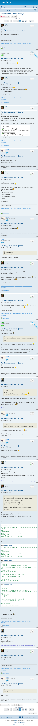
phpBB (15, 720)
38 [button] (23, 21)
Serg (6, 378)
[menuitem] (3, 7)
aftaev (2, 52)
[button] (5, 21)
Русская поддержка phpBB (19, 722)
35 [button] (14, 21)
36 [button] (17, 21)
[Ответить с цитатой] (32, 26)
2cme (2, 239)
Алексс (7, 149)
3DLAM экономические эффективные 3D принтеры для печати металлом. (16, 44)
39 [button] (26, 21)
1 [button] (10, 21)
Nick (6, 24)
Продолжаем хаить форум (12, 14)
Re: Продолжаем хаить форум (13, 30)
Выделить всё (8, 525)
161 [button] (30, 21)
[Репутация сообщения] (30, 26)
